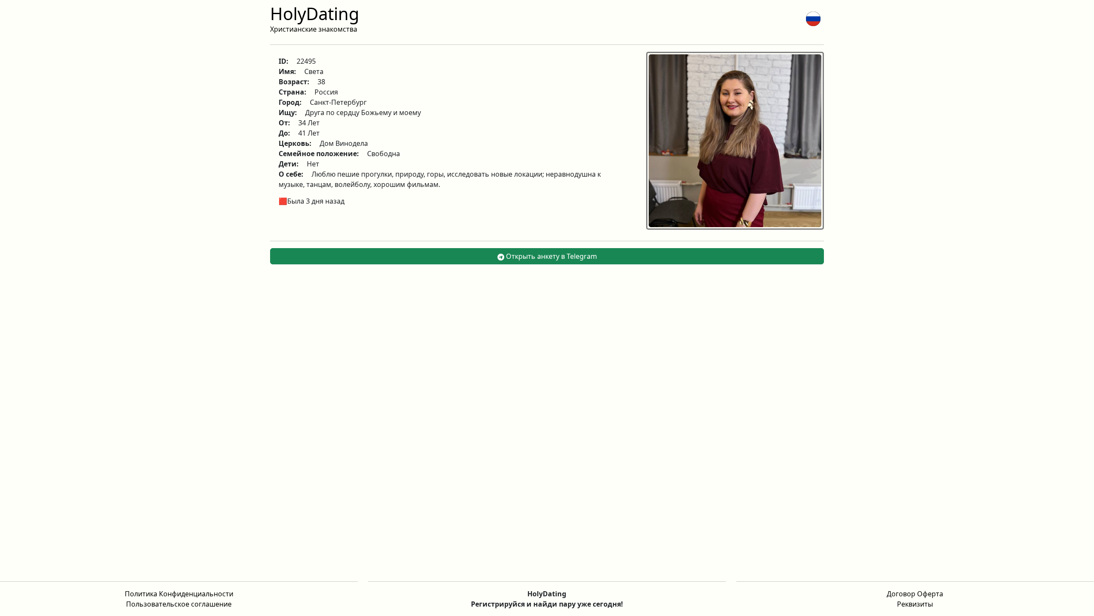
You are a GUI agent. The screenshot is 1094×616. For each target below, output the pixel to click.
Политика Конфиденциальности (179, 593)
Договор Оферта (915, 593)
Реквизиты (915, 604)
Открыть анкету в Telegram (550, 256)
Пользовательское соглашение (179, 604)
